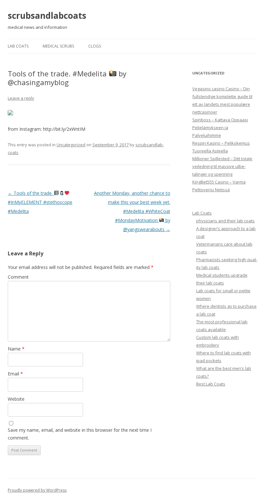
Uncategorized (71, 145)
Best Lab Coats (210, 384)
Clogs (94, 46)
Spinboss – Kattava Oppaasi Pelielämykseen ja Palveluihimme (220, 127)
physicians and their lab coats (225, 221)
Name (16, 349)
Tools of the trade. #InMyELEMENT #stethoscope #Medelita (40, 202)
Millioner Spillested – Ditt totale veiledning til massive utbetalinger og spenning (222, 166)
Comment (18, 277)
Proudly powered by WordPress (37, 490)
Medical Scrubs (58, 46)
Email (15, 374)
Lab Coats (18, 46)
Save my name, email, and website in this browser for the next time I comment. (80, 434)
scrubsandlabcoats (47, 15)
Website (16, 399)
